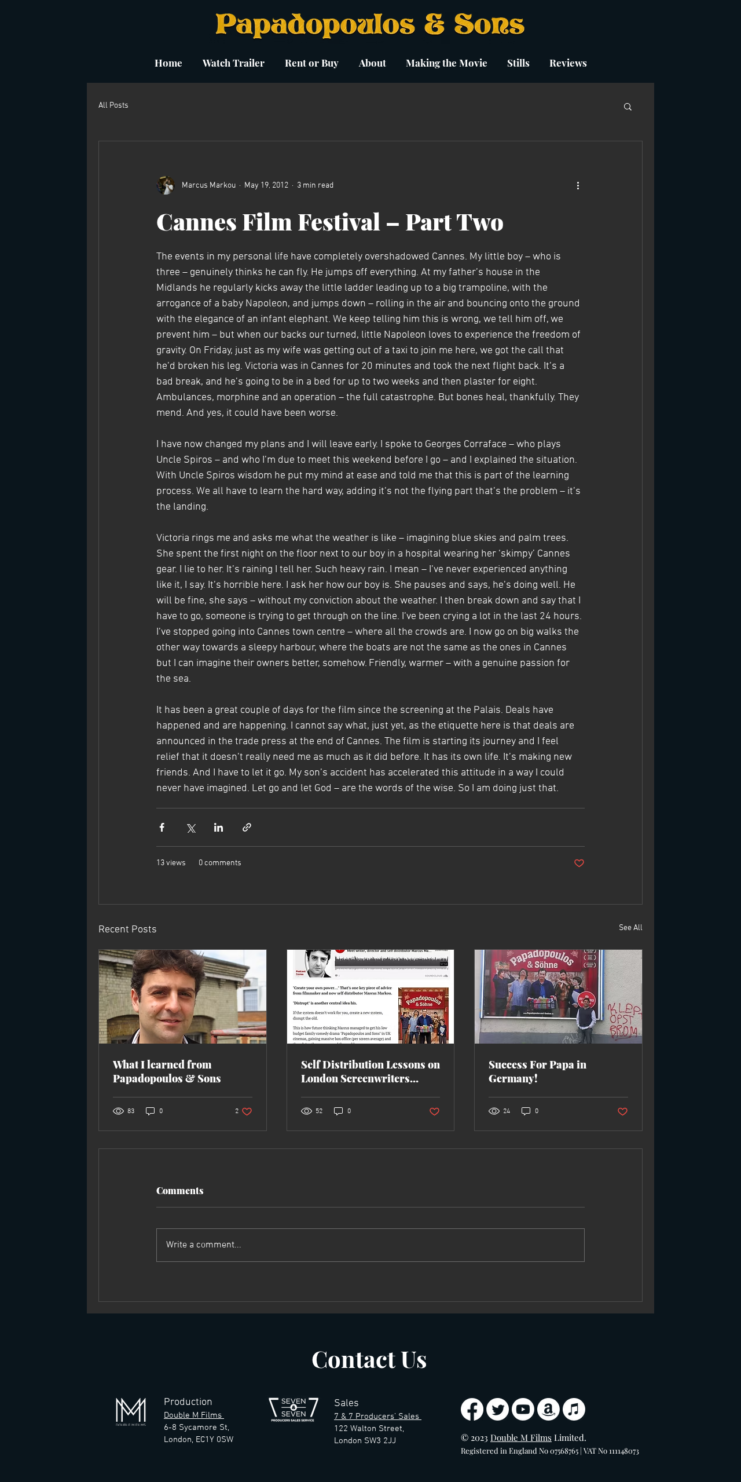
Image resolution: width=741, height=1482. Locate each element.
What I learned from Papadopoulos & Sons (167, 1071)
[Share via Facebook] (161, 827)
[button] (627, 106)
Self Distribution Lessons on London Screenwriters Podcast (370, 1071)
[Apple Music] (574, 1409)
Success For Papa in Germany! (537, 1071)
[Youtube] (523, 1409)
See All (631, 928)
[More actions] (578, 185)
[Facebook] (472, 1409)
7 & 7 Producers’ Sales (377, 1416)
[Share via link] (246, 827)
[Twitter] (497, 1409)
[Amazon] (548, 1409)
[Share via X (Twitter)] (190, 827)
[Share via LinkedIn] (218, 827)
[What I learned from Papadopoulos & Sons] (182, 997)
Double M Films (194, 1415)
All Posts (113, 106)
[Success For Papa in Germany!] (558, 997)
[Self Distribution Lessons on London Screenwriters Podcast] (370, 997)
